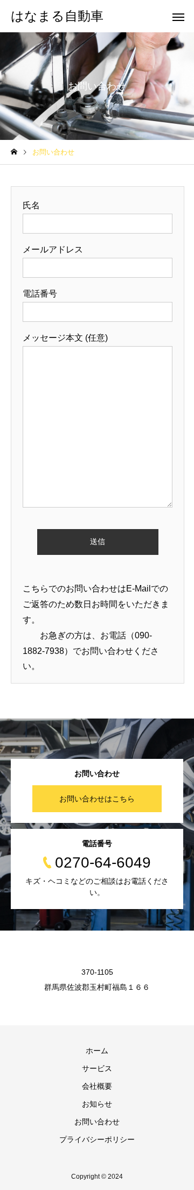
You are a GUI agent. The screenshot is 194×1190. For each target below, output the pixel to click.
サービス (97, 1068)
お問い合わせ (97, 1121)
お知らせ (97, 1104)
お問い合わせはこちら (97, 798)
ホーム (97, 1050)
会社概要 (97, 1086)
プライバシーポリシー (97, 1139)
